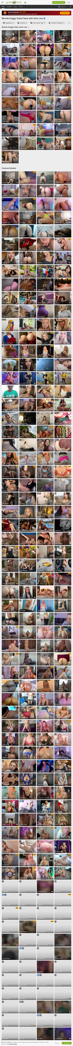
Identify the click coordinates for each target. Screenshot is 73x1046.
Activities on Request (56, 23)
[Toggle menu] (2, 2)
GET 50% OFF (65, 13)
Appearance (9, 23)
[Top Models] (25, 2)
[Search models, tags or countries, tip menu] (70, 7)
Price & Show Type (38, 23)
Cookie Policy (13, 1044)
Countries (22, 23)
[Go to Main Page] (14, 2)
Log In (68, 2)
